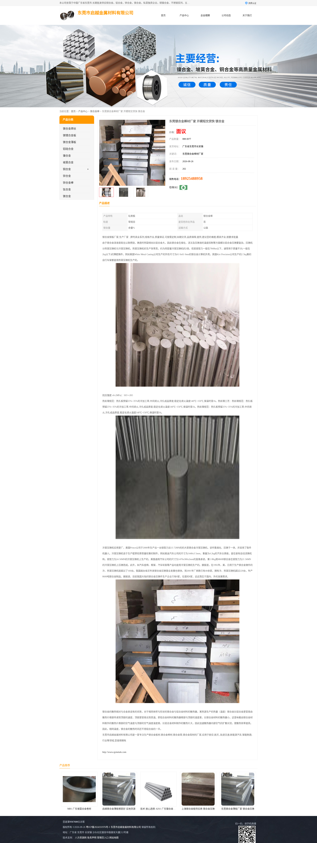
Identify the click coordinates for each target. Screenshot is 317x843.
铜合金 (67, 169)
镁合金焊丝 (69, 128)
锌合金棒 (68, 182)
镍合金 (67, 155)
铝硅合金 (68, 149)
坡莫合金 (68, 162)
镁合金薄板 (69, 142)
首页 (163, 15)
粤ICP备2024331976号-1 (98, 827)
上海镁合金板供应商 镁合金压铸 (118, 809)
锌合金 (67, 176)
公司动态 (226, 15)
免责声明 (91, 837)
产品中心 (184, 15)
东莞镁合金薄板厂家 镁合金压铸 (158, 809)
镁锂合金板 (69, 135)
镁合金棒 (94, 111)
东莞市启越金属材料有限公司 (126, 827)
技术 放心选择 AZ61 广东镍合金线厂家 (81, 809)
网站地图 (114, 837)
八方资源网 (81, 837)
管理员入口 (103, 837)
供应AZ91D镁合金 (198, 809)
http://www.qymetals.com (114, 752)
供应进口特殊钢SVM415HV (238, 809)
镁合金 (67, 196)
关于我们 (247, 15)
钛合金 (67, 189)
